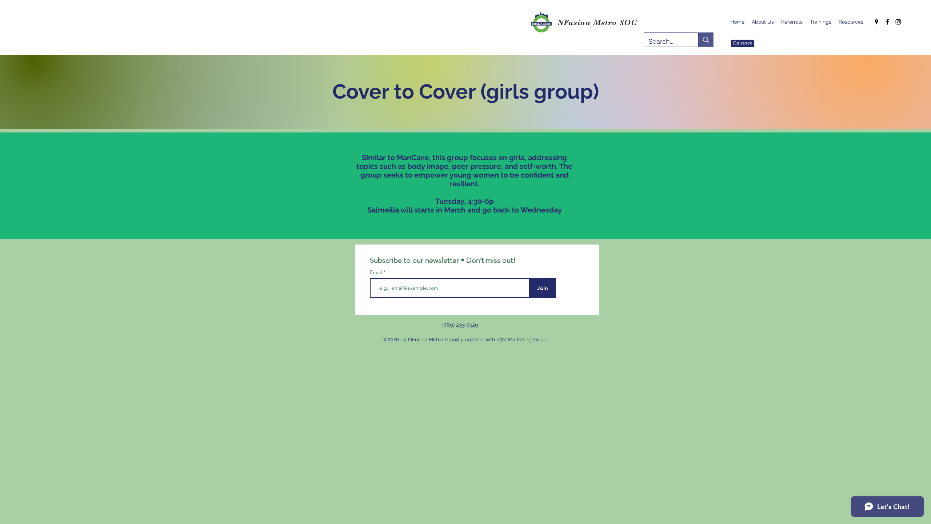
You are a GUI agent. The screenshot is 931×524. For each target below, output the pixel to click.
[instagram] (898, 21)
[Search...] (705, 40)
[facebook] (887, 21)
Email (376, 272)
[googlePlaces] (876, 21)
